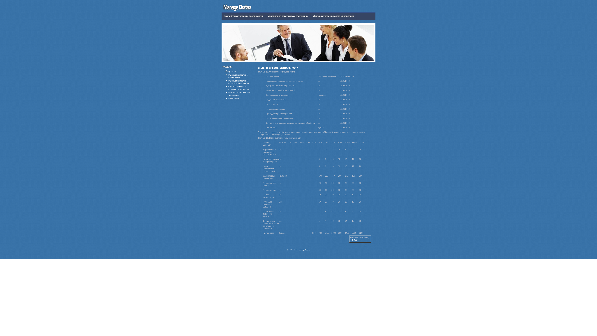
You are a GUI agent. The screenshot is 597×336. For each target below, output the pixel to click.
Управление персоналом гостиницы (288, 16)
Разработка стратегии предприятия (243, 16)
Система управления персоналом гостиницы (238, 88)
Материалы (233, 98)
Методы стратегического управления (333, 16)
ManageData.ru (304, 250)
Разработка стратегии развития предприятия (238, 82)
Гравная (232, 71)
